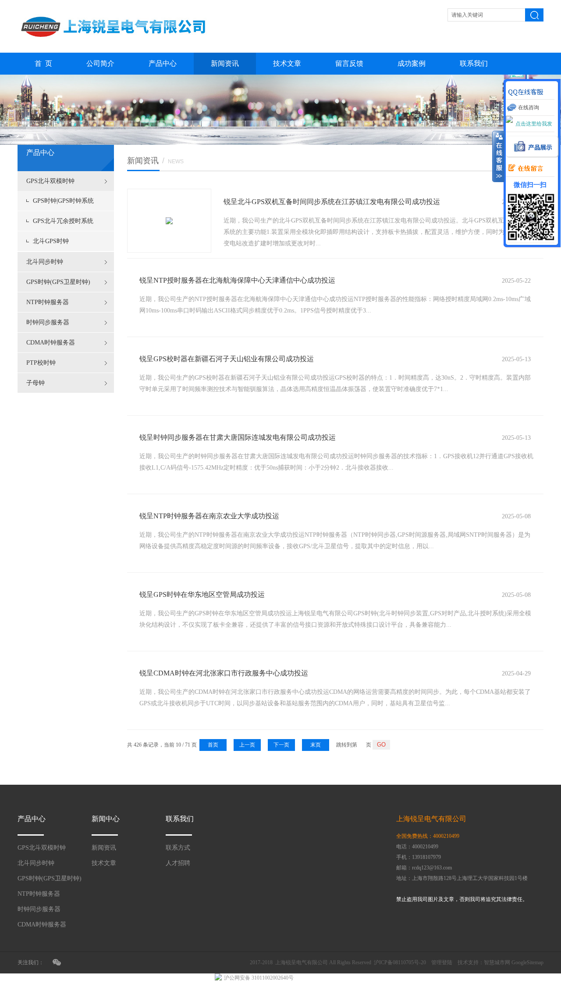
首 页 (43, 63)
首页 (213, 745)
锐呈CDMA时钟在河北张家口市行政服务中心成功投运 (223, 673)
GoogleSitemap (527, 962)
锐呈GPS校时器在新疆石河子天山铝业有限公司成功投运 (226, 359)
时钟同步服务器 (47, 322)
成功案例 (412, 63)
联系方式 (178, 847)
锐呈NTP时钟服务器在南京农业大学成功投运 (209, 516)
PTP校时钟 (41, 362)
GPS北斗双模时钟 (50, 181)
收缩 (498, 157)
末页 (315, 745)
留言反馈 (349, 63)
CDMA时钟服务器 (50, 342)
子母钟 (35, 383)
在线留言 (523, 168)
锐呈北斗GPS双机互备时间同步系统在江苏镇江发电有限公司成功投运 (332, 201)
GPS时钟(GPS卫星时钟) (58, 282)
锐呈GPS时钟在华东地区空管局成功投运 (202, 594)
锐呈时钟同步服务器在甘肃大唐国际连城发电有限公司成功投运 (237, 437)
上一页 (247, 745)
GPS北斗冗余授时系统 (63, 221)
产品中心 (163, 63)
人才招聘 (178, 863)
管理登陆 (441, 962)
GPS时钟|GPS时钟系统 (63, 200)
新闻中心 (106, 818)
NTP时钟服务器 (47, 302)
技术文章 (287, 63)
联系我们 (474, 63)
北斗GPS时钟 (51, 241)
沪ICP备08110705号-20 (400, 962)
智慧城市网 (497, 962)
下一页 (281, 745)
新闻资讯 (225, 63)
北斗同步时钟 (44, 262)
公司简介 (100, 63)
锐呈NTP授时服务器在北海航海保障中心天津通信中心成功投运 (237, 280)
